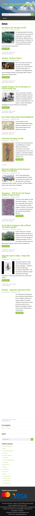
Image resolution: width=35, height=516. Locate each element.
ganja (3, 53)
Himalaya (5, 462)
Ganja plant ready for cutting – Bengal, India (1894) (16, 256)
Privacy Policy (23, 505)
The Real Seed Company (12, 7)
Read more (6, 48)
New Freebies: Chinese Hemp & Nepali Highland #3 (17, 117)
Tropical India (6, 480)
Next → (10, 428)
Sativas (5, 473)
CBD (10, 52)
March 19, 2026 (16, 173)
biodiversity (5, 52)
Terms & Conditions (13, 505)
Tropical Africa (6, 478)
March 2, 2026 (15, 197)
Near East (5, 471)
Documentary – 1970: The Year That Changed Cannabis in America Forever (16, 194)
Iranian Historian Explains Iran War (12, 138)
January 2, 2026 (16, 292)
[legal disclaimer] (29, 503)
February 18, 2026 (16, 229)
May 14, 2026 (15, 90)
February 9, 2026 (16, 259)
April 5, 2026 (15, 140)
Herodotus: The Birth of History (12, 58)
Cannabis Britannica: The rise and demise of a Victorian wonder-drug (16, 87)
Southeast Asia (7, 476)
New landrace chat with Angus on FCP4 (14, 27)
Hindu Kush (6, 464)
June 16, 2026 (15, 60)
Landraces (6, 469)
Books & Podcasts (7, 446)
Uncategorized (7, 483)
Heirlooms (5, 457)
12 (6, 428)
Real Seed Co (6, 30)
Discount (5, 453)
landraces (11, 53)
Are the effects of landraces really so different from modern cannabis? (16, 226)
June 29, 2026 (15, 30)
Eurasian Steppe (7, 455)
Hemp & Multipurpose (8, 460)
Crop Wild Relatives (8, 450)
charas (13, 52)
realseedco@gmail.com (21, 514)
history (6, 53)
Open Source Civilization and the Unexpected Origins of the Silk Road (16, 170)
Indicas (5, 467)
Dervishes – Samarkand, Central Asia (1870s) (16, 289)
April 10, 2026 (15, 119)
